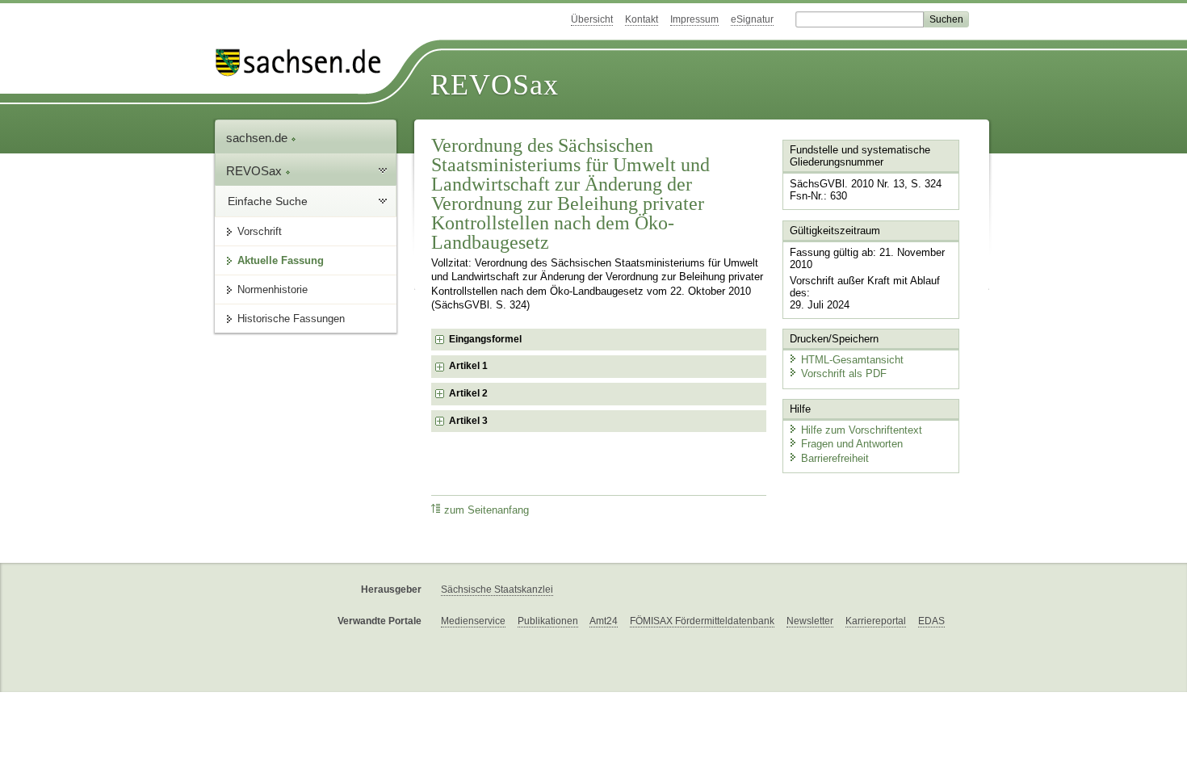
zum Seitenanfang (486, 510)
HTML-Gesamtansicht (852, 360)
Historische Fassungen (291, 319)
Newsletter (809, 621)
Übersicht (592, 19)
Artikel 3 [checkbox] (468, 420)
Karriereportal (875, 621)
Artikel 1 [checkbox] (468, 365)
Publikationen (548, 621)
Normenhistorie (272, 289)
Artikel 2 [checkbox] (468, 393)
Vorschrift (259, 231)
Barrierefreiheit (835, 458)
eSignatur (752, 19)
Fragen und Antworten (852, 444)
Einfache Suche (268, 201)
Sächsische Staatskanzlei (497, 589)
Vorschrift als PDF (844, 373)
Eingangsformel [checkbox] (485, 339)
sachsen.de (258, 138)
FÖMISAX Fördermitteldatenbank (702, 621)
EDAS (931, 621)
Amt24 (603, 621)
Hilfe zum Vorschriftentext (861, 430)
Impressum (694, 19)
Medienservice (473, 621)
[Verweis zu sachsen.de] (304, 62)
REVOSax (494, 85)
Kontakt (641, 19)
